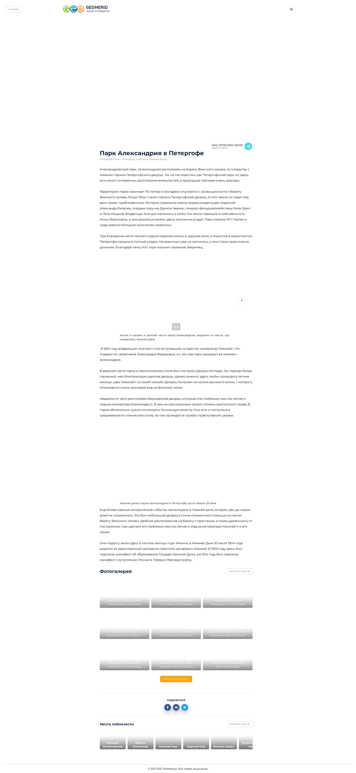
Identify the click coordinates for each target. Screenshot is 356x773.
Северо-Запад (158, 159)
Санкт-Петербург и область (131, 159)
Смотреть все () (239, 571)
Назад (14, 9)
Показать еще (176, 679)
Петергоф (106, 159)
